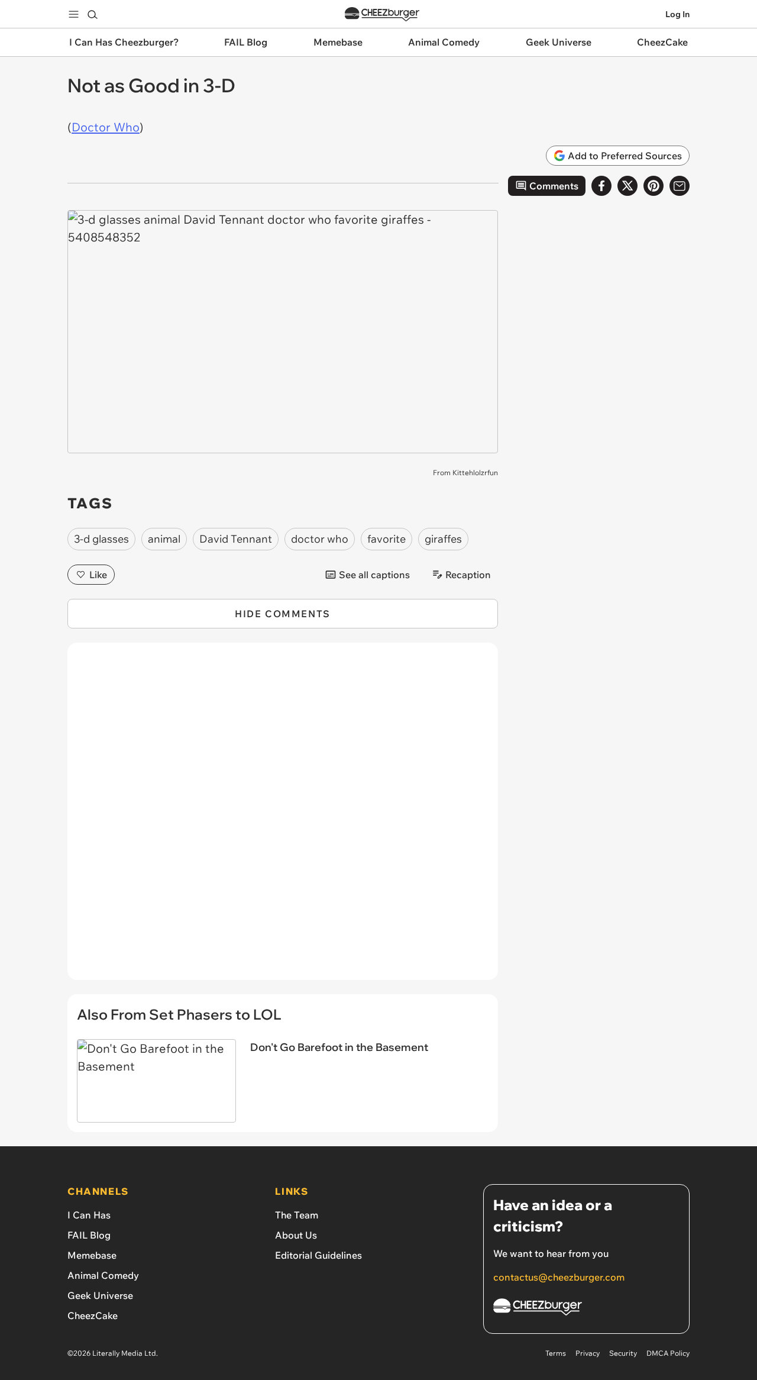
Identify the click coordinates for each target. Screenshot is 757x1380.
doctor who (319, 539)
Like (98, 575)
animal (164, 539)
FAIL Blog (89, 1235)
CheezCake (92, 1315)
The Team (296, 1215)
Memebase (92, 1255)
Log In (677, 14)
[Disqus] (283, 818)
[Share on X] (627, 186)
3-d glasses (101, 539)
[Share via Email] (679, 186)
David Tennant (235, 539)
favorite (386, 539)
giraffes (443, 539)
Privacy (587, 1353)
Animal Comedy (103, 1275)
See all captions (374, 575)
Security (623, 1353)
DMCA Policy (668, 1353)
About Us (296, 1235)
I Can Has (89, 1215)
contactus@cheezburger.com (559, 1277)
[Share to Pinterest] (653, 186)
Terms (555, 1353)
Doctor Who (106, 127)
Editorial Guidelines (318, 1255)
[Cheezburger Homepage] (382, 14)
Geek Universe (100, 1295)
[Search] (92, 14)
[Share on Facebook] (601, 186)
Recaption (468, 575)
